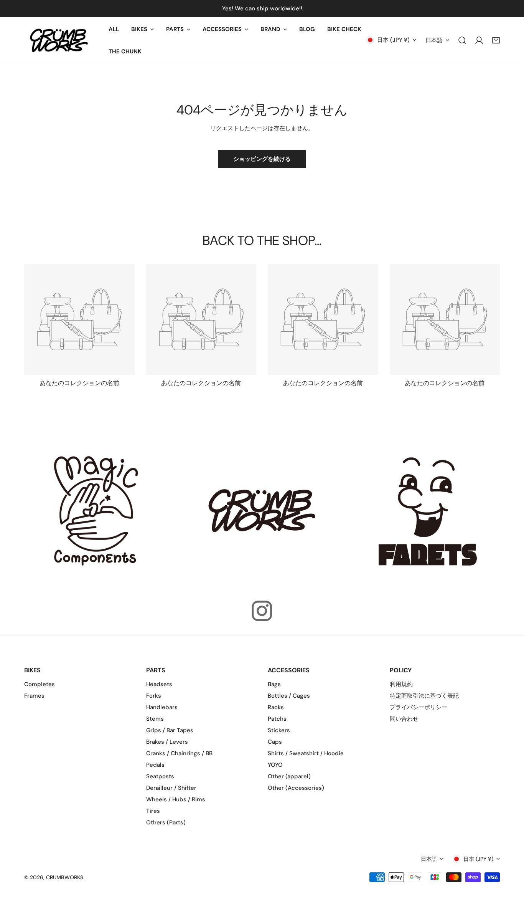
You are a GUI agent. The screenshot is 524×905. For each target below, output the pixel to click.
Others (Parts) (166, 822)
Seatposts (160, 776)
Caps (275, 742)
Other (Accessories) (296, 788)
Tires (153, 811)
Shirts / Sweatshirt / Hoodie (306, 753)
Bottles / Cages (289, 696)
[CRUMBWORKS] (58, 40)
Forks (153, 696)
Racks (276, 707)
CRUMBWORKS (64, 877)
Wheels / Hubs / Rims (175, 799)
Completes (39, 684)
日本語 (434, 40)
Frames (34, 696)
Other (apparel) (289, 776)
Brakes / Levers (167, 742)
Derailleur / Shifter (171, 788)
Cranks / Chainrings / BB (179, 753)
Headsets (159, 684)
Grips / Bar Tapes (169, 730)
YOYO (275, 765)
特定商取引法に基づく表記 (424, 696)
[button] (142, 29)
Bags (274, 684)
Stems (155, 719)
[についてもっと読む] (96, 510)
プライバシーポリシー (418, 707)
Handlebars (162, 707)
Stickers (279, 730)
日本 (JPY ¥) (393, 40)
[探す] (462, 40)
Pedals (155, 765)
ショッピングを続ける (262, 159)
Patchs (277, 719)
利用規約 (401, 684)
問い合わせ (404, 719)
